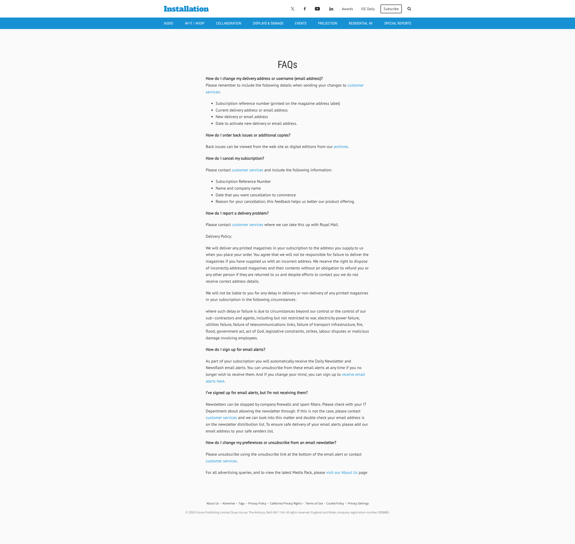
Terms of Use (314, 503)
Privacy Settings (358, 503)
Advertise (228, 503)
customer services (248, 169)
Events (300, 23)
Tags (242, 503)
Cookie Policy (335, 503)
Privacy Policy (257, 503)
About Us (212, 503)
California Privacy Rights (286, 503)
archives (341, 146)
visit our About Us (342, 472)
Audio (168, 23)
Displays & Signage (268, 23)
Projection (327, 23)
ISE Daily (368, 9)
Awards (347, 9)
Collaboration (228, 23)
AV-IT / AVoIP (194, 23)
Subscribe (391, 9)
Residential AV (361, 23)
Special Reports (397, 23)
